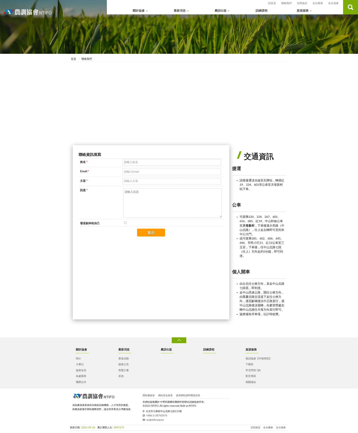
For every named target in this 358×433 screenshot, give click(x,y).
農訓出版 (221, 10)
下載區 (249, 364)
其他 (121, 376)
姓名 (83, 162)
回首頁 (272, 3)
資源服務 (303, 10)
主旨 (83, 181)
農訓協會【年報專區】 (259, 358)
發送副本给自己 (90, 223)
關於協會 (139, 10)
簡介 (78, 358)
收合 (179, 340)
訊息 (83, 190)
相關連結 (251, 382)
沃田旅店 (302, 3)
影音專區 (251, 376)
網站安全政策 (165, 395)
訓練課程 (262, 10)
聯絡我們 (286, 3)
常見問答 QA (253, 370)
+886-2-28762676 (156, 416)
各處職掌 (81, 376)
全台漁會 (333, 3)
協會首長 (81, 370)
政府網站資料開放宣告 (188, 395)
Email (84, 171)
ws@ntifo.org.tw (155, 420)
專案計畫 (123, 370)
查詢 (350, 7)
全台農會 (318, 3)
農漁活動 (123, 358)
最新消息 (180, 10)
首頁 (73, 59)
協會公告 (123, 364)
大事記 (80, 364)
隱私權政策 (149, 395)
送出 (151, 233)
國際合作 (81, 382)
